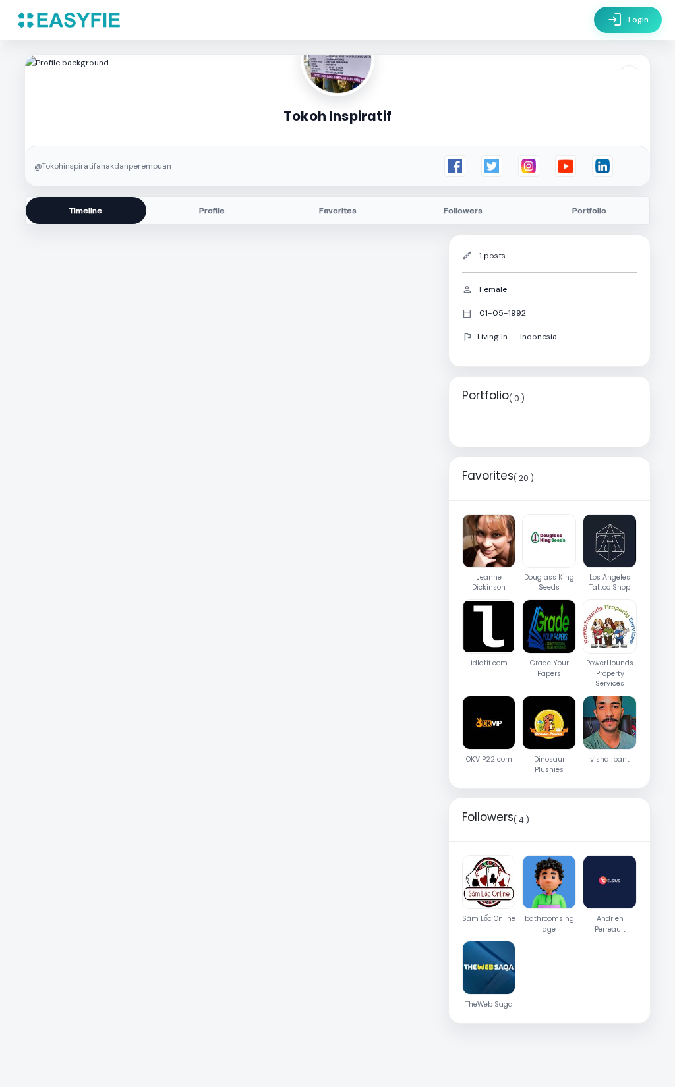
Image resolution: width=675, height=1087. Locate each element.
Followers (463, 211)
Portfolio (589, 211)
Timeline (85, 211)
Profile (212, 211)
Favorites (338, 211)
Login (628, 20)
